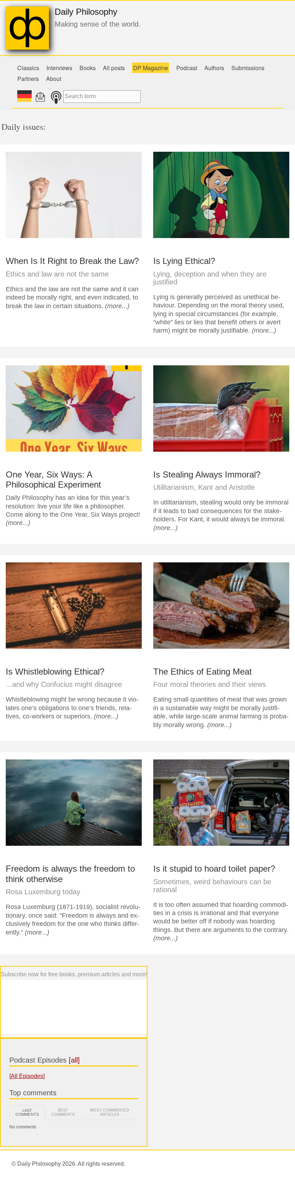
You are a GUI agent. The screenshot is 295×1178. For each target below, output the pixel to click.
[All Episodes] (27, 1076)
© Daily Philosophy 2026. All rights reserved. (68, 1164)
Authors (214, 68)
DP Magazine (150, 68)
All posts (114, 68)
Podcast (186, 68)
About (53, 78)
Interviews (59, 68)
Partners (28, 78)
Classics (28, 68)
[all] (74, 1060)
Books (88, 68)
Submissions (247, 68)
